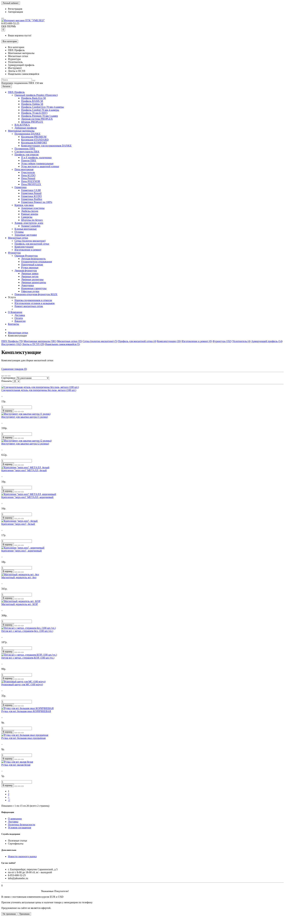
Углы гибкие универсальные (37, 163)
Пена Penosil (28, 178)
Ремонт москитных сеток (29, 306)
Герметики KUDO (31, 196)
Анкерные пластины (33, 208)
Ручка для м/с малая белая (15, 764)
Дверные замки (29, 273)
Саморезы (26, 217)
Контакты (13, 324)
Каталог (7, 86)
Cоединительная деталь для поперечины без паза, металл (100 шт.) (38, 390)
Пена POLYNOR (30, 181)
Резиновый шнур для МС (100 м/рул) (22, 684)
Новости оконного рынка (22, 856)
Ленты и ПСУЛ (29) (33, 344)
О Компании (15, 312)
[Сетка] (2, 375)
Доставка (20, 315)
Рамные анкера (29, 214)
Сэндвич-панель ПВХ (27, 151)
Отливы (19, 231)
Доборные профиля (25, 127)
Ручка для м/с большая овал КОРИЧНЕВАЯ (26, 711)
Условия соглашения (19, 827)
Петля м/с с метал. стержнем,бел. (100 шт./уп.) (27, 631)
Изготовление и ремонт (28, 249)
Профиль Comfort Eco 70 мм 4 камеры (42, 107)
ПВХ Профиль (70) (12, 341)
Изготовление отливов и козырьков (35, 303)
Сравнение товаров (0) (14, 369)
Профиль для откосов (27, 154)
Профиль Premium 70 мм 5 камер (39, 115)
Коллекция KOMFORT (34, 142)
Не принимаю (9, 914)
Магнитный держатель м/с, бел (18, 577)
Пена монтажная (24, 169)
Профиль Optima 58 (32, 104)
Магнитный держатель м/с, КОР (19, 604)
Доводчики (27, 285)
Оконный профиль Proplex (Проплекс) (36, 95)
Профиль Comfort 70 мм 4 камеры (40, 110)
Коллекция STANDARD (35, 139)
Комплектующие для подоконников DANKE (46, 145)
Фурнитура (14, 252)
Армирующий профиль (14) (267, 341)
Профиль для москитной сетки (32, 243)
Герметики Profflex (31, 199)
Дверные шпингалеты (33, 282)
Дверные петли (29, 276)
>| (9, 800)
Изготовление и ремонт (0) (197, 341)
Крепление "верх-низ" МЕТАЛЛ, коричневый (27, 497)
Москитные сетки (18, 237)
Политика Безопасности (21, 824)
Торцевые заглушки (26, 234)
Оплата (19, 318)
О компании (15, 818)
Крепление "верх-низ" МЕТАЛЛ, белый (24, 470)
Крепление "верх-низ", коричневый (21, 550)
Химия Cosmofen (30, 226)
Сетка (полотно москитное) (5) (100, 341)
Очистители (28, 172)
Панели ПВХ (28, 160)
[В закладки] (19, 411)
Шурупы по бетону (32, 220)
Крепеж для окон (24, 205)
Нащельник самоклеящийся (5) (62, 344)
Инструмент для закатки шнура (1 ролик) (24, 416)
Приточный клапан (32, 264)
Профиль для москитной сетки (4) (137, 341)
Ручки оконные (29, 267)
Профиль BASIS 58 (32, 101)
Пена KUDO (28, 175)
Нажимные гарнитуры (34, 288)
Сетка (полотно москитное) (30, 240)
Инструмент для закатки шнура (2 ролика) (25, 443)
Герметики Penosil (31, 193)
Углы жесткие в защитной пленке (40, 166)
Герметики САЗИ (31, 190)
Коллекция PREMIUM (33, 136)
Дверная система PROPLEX (37, 118)
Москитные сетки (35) (69, 341)
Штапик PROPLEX (32, 121)
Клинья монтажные (26, 228)
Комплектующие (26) (169, 341)
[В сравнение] (22, 411)
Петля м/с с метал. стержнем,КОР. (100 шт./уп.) (27, 657)
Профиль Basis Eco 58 (33, 98)
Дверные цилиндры (32, 279)
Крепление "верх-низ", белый (18, 524)
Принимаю (24, 914)
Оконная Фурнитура (26, 255)
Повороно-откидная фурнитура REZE (36, 294)
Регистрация (15, 8)
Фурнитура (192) (222, 341)
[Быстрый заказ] (16, 411)
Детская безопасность (33, 258)
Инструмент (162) (11, 344)
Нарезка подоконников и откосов (33, 300)
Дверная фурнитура (26, 270)
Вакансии (20, 321)
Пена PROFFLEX (31, 184)
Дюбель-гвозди (29, 211)
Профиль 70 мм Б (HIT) (34, 113)
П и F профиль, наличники (36, 157)
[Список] (6, 375)
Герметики (21, 187)
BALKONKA (22, 124)
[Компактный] (9, 375)
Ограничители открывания (36, 261)
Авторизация (15, 11)
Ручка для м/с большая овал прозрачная (23, 738)
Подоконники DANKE (27, 133)
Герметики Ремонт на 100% (36, 202)
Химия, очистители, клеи (29, 223)
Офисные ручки (30, 291)
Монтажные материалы (21, 130)
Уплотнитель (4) (241, 341)
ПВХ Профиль (16, 92)
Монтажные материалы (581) (40, 341)
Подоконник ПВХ (25, 148)
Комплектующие (24, 246)
